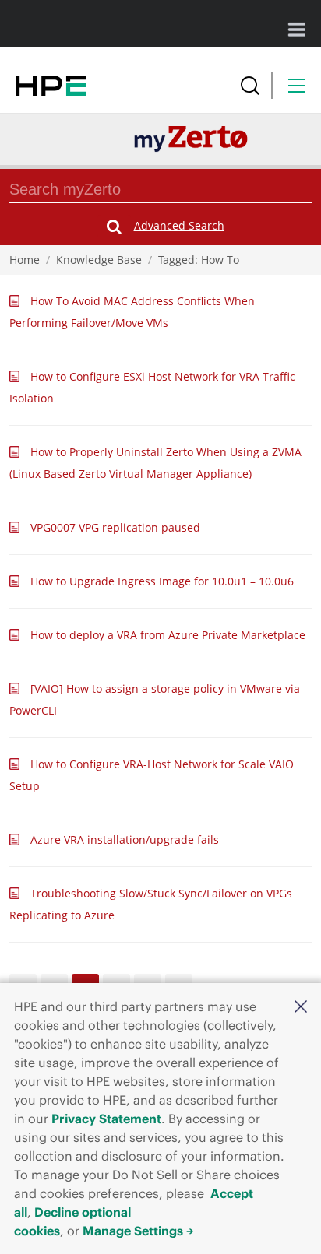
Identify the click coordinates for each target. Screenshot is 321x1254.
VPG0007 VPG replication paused (115, 527)
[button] (301, 1006)
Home (24, 259)
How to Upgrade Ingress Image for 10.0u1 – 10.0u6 (162, 581)
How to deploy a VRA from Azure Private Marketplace (167, 634)
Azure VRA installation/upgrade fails (124, 839)
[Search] (250, 85)
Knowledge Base (99, 259)
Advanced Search (179, 225)
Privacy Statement (106, 1118)
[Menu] (296, 85)
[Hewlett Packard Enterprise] (51, 85)
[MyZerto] (190, 138)
